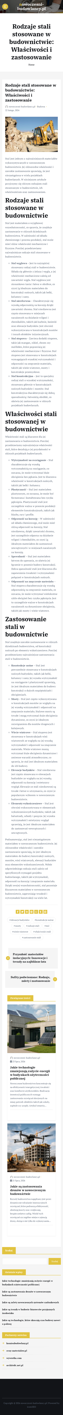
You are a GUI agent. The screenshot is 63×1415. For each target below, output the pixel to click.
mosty (18, 925)
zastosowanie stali (32, 937)
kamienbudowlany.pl (17, 1343)
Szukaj (9, 1250)
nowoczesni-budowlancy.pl (22, 106)
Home (31, 64)
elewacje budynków (20, 919)
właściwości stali (43, 931)
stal (47, 925)
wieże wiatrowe (20, 931)
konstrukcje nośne (44, 919)
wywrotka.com (14, 1358)
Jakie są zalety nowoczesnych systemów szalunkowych (30, 1302)
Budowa (41, 106)
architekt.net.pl (14, 1365)
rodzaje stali (33, 925)
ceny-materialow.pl (16, 1350)
